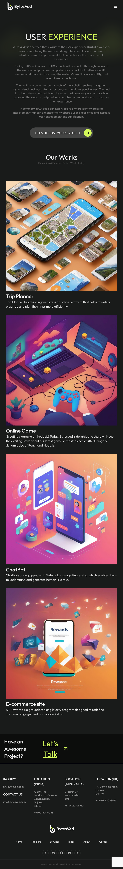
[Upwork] (77, 853)
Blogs (71, 841)
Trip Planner (20, 296)
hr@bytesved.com (13, 786)
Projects (36, 841)
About (86, 841)
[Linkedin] (69, 853)
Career (103, 841)
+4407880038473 (105, 800)
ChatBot (15, 569)
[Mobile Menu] (115, 6)
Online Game (21, 430)
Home (19, 841)
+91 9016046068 (43, 812)
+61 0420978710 (74, 805)
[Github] (61, 853)
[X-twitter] (45, 853)
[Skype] (53, 853)
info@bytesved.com (14, 801)
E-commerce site (25, 704)
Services (54, 841)
